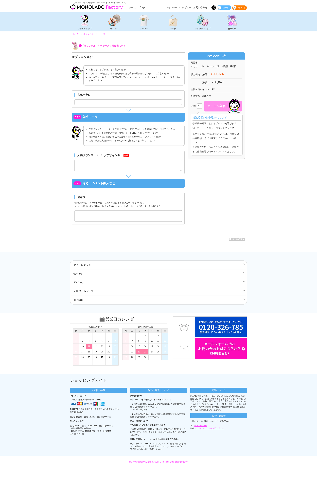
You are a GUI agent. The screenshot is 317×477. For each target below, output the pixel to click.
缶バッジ (114, 28)
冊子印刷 (232, 28)
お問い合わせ (200, 7)
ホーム (132, 7)
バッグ (173, 28)
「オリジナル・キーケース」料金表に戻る (104, 45)
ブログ (141, 7)
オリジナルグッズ (203, 28)
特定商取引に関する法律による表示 (145, 462)
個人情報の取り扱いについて (175, 462)
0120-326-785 (200, 425)
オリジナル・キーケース (94, 34)
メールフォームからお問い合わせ (209, 428)
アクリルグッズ (85, 28)
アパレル (144, 28)
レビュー (186, 7)
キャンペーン (173, 7)
